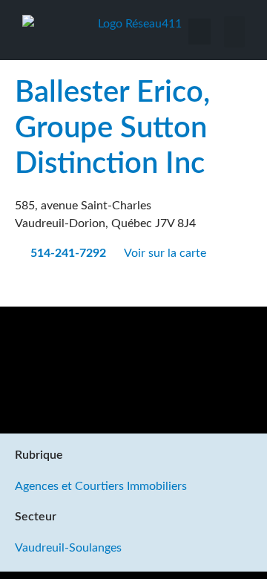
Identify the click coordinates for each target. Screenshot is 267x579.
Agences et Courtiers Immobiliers (101, 486)
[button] (234, 32)
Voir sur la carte (166, 253)
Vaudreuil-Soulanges (68, 548)
